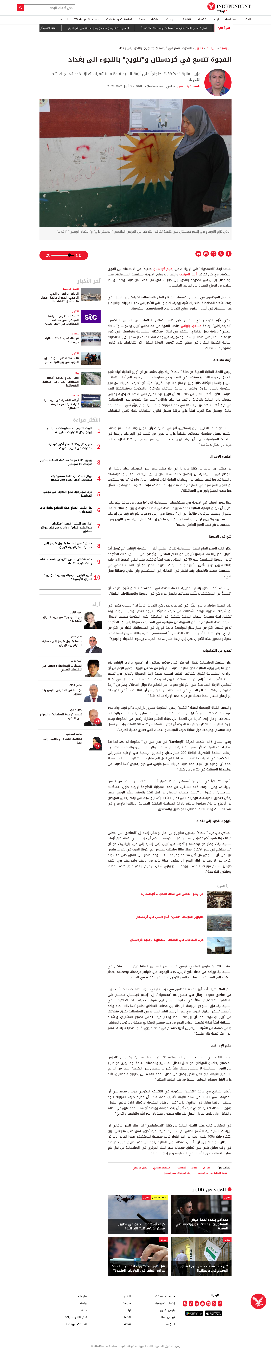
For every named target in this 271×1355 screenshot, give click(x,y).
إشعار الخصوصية (165, 1303)
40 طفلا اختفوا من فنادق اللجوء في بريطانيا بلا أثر (61, 360)
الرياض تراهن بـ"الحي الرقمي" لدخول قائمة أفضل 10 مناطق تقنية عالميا (60, 297)
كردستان (181, 1167)
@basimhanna (154, 86)
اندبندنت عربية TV (87, 19)
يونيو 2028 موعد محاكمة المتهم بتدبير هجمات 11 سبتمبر (66, 462)
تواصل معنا (168, 1317)
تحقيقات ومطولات (119, 19)
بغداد (194, 1167)
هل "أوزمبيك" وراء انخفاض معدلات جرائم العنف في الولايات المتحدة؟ (138, 1268)
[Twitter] (214, 1303)
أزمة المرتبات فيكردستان (178, 1173)
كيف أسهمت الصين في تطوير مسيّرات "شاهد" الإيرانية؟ (141, 1226)
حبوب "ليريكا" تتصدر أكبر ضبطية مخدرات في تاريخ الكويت (70, 446)
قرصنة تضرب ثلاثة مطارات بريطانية (61, 340)
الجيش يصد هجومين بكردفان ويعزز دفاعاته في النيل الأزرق (123, 28)
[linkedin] (197, 1303)
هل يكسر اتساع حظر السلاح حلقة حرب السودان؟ (66, 509)
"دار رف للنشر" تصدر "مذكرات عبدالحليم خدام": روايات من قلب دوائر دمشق (66, 527)
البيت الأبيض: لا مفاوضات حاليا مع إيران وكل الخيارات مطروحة (69, 430)
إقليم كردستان (163, 269)
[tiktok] (191, 1303)
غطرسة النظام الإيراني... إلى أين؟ (62, 741)
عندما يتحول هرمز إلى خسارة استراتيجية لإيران (62, 643)
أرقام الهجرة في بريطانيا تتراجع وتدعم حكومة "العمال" (61, 404)
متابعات (75, 395)
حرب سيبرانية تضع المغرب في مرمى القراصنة (67, 494)
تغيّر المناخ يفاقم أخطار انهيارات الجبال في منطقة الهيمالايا (60, 381)
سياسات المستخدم (164, 1296)
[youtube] (202, 1303)
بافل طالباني (140, 1167)
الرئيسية (226, 48)
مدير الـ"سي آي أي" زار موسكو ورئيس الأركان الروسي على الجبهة (46, 28)
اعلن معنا (169, 1324)
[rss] (185, 1303)
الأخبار (246, 19)
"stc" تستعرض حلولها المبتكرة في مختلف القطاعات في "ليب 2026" (62, 320)
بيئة (77, 373)
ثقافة (187, 19)
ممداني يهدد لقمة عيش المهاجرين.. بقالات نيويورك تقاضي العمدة (202, 1224)
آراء (216, 19)
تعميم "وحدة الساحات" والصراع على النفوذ (61, 716)
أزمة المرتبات (188, 274)
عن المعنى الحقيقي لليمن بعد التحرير (62, 692)
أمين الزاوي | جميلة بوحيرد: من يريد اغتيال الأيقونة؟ (68, 577)
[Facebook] (220, 1303)
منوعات (171, 19)
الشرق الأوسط (71, 289)
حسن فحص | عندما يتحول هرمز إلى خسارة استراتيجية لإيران (68, 545)
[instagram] (208, 1303)
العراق (206, 1167)
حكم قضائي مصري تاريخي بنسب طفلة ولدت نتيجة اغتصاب (66, 561)
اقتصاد (202, 19)
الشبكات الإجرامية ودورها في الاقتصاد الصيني (62, 667)
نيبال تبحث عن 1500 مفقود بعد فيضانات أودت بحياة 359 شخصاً (199, 28)
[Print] (198, 254)
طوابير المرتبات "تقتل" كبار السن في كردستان (170, 917)
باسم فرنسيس (188, 86)
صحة (141, 19)
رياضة (155, 19)
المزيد (63, 19)
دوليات (75, 334)
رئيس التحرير (167, 1310)
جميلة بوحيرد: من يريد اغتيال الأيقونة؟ (62, 619)
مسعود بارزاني (191, 326)
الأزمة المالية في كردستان (213, 1173)
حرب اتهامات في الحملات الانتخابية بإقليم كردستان (167, 940)
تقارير (199, 48)
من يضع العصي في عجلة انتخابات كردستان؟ (172, 894)
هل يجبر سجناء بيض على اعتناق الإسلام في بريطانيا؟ (204, 1268)
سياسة (230, 19)
